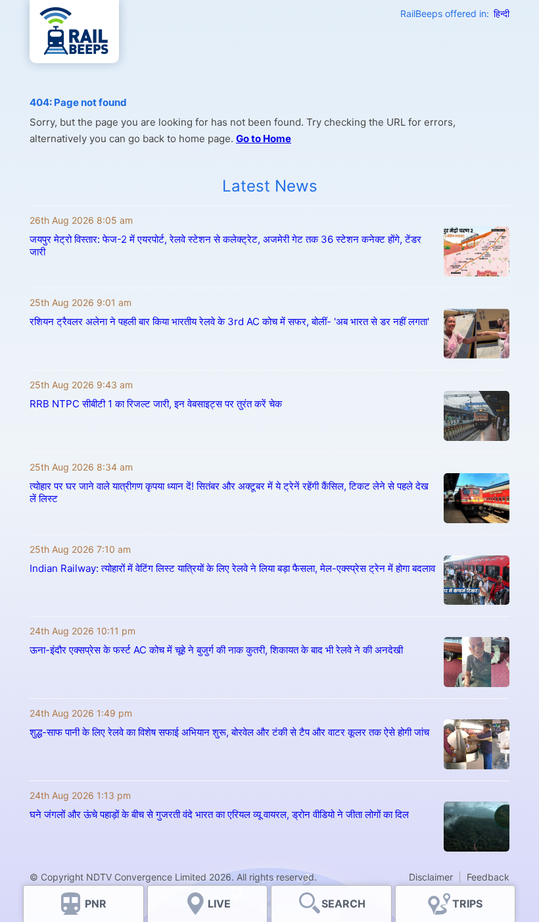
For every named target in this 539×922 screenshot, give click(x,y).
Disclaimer (431, 877)
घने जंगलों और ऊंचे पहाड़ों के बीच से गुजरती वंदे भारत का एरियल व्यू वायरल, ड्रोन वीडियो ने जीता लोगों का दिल (219, 814)
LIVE (219, 903)
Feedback (488, 877)
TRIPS (467, 903)
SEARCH (343, 903)
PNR (95, 903)
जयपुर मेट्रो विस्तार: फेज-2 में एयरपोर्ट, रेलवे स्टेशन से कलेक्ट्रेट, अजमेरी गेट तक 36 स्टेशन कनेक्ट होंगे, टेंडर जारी (225, 245)
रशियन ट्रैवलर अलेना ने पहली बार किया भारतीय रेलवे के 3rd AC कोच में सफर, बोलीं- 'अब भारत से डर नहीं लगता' (229, 321)
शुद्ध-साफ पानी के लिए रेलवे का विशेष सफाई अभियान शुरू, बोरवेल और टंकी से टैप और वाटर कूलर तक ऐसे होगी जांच (229, 732)
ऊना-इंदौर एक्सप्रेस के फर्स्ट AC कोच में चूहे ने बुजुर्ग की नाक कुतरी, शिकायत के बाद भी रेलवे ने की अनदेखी (216, 650)
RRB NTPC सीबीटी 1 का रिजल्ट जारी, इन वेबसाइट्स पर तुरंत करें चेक (156, 403)
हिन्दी (501, 13)
